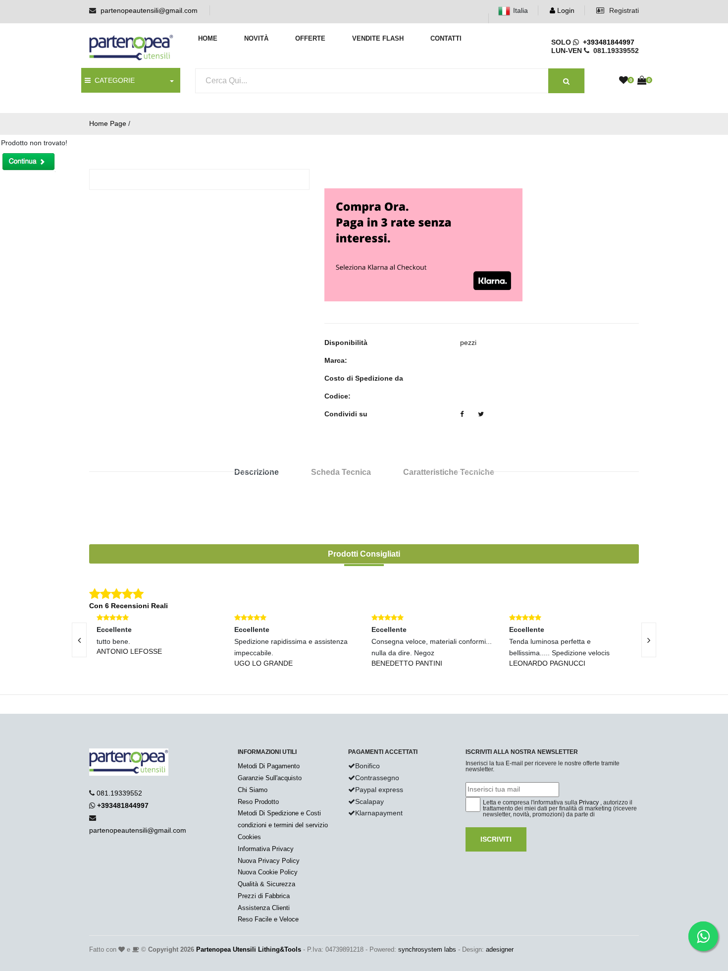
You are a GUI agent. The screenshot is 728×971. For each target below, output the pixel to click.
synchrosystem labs (427, 949)
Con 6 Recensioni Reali (128, 606)
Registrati (623, 10)
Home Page (107, 123)
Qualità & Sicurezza (266, 884)
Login (564, 10)
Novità (256, 38)
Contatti (446, 38)
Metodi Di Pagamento (269, 766)
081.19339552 (119, 793)
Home (207, 38)
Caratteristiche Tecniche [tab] (448, 472)
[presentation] (79, 640)
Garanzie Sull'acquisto (270, 778)
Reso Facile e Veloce (268, 919)
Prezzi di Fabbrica (264, 896)
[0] (623, 81)
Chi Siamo (252, 790)
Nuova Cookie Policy (268, 872)
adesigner (500, 949)
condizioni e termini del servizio (283, 825)
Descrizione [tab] (256, 472)
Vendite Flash (378, 38)
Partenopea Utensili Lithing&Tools (248, 949)
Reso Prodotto (258, 801)
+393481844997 (606, 42)
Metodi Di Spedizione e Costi (279, 813)
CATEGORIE (113, 80)
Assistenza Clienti (264, 908)
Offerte (310, 38)
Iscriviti (496, 839)
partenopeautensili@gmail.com (149, 10)
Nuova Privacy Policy (269, 860)
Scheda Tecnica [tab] (341, 472)
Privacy (589, 802)
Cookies (249, 837)
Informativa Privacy (266, 849)
